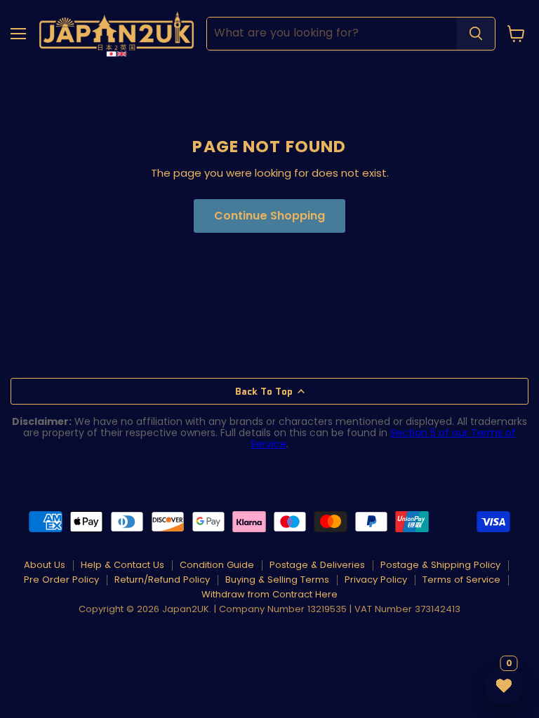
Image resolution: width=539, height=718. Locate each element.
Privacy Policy (376, 579)
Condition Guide (217, 564)
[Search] (476, 34)
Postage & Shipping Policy (440, 564)
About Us (44, 564)
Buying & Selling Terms (277, 579)
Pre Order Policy (61, 579)
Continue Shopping (269, 216)
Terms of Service (461, 579)
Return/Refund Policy (162, 579)
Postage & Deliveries (317, 564)
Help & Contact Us (122, 564)
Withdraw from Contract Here (269, 594)
